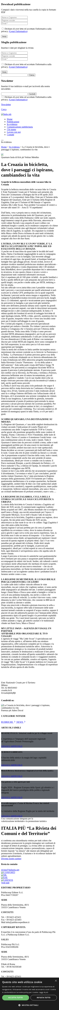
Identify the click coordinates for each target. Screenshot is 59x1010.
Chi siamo (11, 129)
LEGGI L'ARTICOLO (11, 746)
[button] (29, 1005)
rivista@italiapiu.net (10, 870)
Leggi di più (43, 992)
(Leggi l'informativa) (18, 31)
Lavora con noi (14, 132)
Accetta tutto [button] (15, 997)
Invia (4, 36)
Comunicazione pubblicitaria (20, 127)
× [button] (56, 981)
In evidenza (12, 124)
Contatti (10, 134)
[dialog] (29, 994)
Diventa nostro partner (11, 858)
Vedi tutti (5, 882)
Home (9, 119)
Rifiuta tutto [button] (43, 997)
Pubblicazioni (13, 121)
